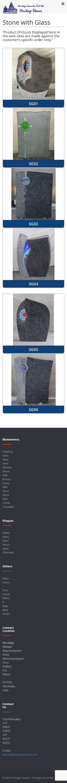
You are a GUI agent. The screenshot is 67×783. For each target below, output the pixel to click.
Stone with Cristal (6, 499)
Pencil (6, 544)
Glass (6, 536)
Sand (5, 548)
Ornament (8, 552)
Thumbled (8, 506)
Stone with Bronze (7, 475)
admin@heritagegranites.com (20, 754)
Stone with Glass (6, 487)
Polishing (8, 451)
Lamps (6, 594)
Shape (6, 532)
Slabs (6, 578)
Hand (5, 540)
